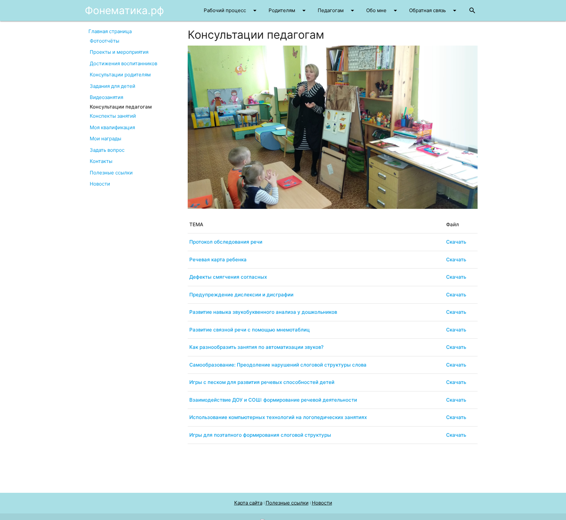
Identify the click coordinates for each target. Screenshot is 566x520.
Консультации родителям (120, 74)
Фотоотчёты (104, 41)
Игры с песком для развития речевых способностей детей (261, 382)
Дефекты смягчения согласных (228, 277)
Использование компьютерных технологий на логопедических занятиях (278, 417)
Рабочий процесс (231, 10)
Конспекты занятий (113, 116)
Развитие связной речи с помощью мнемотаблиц (249, 330)
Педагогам (337, 10)
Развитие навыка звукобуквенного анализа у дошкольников (263, 312)
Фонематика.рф (124, 10)
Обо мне (382, 10)
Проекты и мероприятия (119, 52)
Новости (100, 184)
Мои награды (105, 138)
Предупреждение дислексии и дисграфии (241, 294)
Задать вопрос (107, 150)
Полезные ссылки (111, 173)
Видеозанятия (106, 97)
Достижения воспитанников (123, 63)
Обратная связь (434, 10)
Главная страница (110, 31)
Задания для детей (112, 86)
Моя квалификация (112, 127)
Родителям (288, 10)
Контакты (101, 161)
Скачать (456, 242)
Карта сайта (248, 503)
